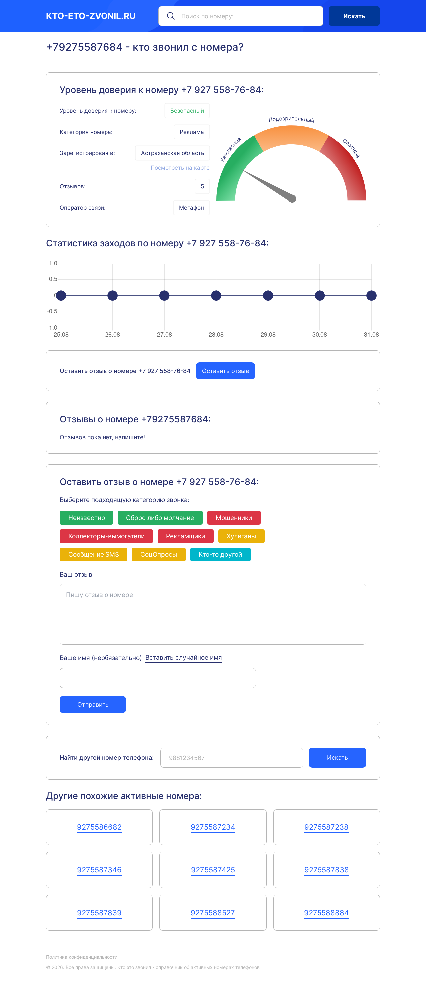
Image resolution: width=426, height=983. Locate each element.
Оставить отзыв (225, 370)
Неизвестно (86, 518)
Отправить (93, 704)
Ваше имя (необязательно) (101, 658)
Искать (354, 16)
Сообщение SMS (93, 554)
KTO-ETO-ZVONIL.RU (91, 16)
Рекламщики (185, 536)
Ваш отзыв (76, 574)
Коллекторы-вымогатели (106, 536)
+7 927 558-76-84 (221, 89)
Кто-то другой (220, 554)
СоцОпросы (158, 554)
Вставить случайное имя (183, 657)
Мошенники (234, 518)
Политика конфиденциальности (81, 957)
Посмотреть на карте (180, 167)
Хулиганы (241, 536)
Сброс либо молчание (160, 518)
